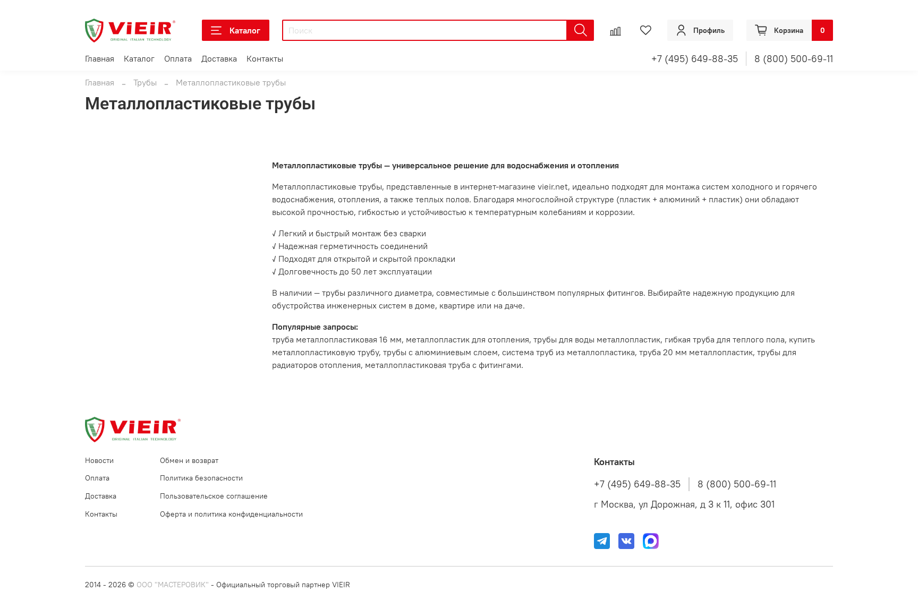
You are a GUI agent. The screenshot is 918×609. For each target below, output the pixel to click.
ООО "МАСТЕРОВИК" (173, 584)
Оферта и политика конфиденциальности (231, 514)
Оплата (178, 58)
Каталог (245, 30)
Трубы (145, 82)
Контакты (264, 58)
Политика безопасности (201, 478)
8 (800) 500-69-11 (793, 59)
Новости (99, 460)
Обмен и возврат (189, 460)
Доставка (219, 58)
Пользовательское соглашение (214, 496)
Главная (99, 58)
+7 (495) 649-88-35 (694, 59)
